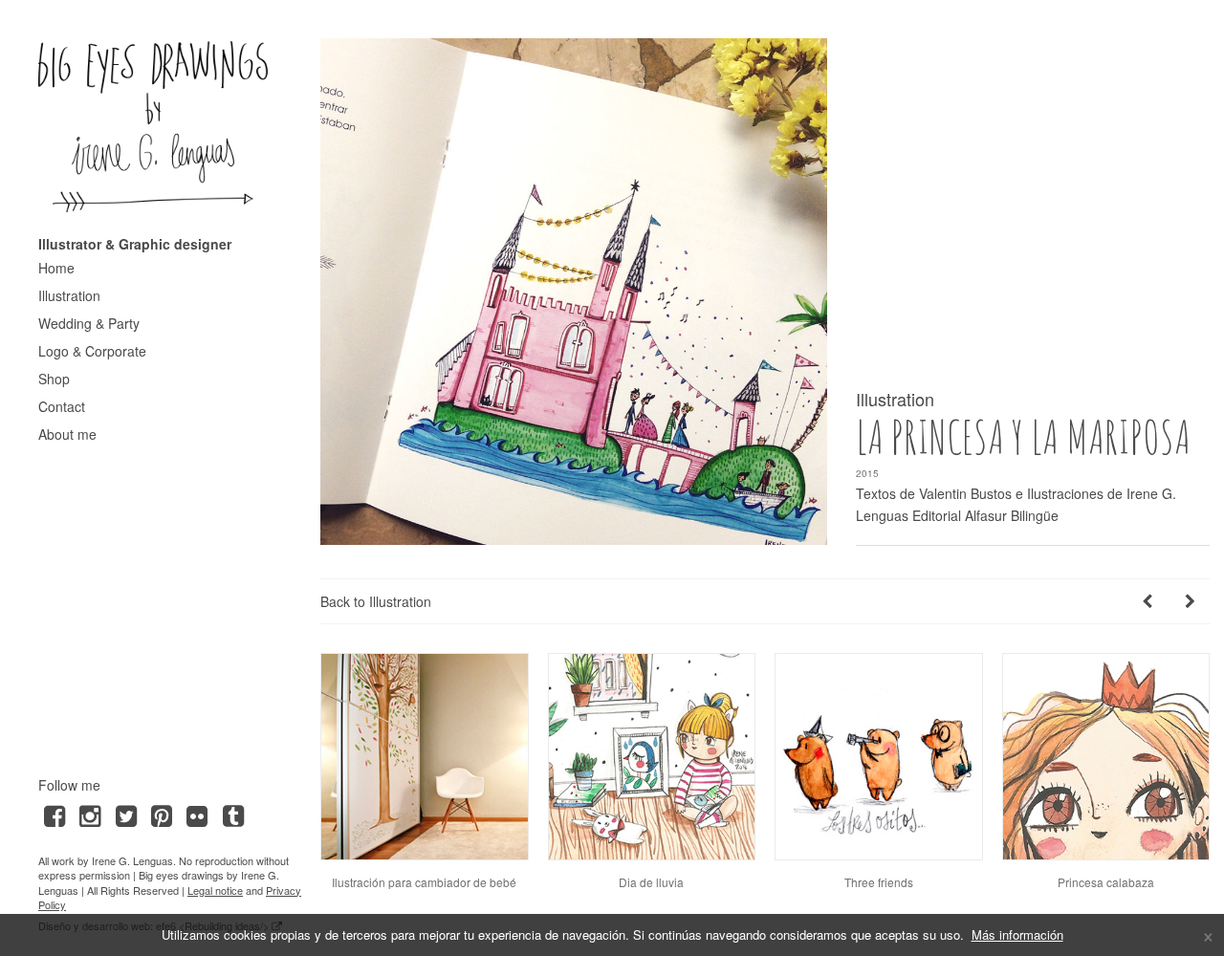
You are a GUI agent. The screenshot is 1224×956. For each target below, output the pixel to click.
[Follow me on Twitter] (126, 814)
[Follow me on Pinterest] (161, 814)
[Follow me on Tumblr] (233, 814)
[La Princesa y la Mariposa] (573, 291)
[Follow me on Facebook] (54, 814)
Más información (1017, 934)
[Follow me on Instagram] (89, 814)
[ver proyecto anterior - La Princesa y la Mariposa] (1147, 601)
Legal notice (215, 890)
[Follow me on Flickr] (197, 814)
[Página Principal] (153, 126)
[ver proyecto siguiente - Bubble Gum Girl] (1190, 601)
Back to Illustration (375, 601)
